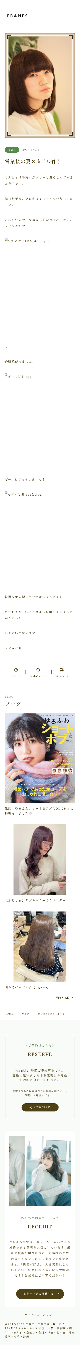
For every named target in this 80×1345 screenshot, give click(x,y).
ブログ (25, 1013)
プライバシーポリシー (40, 1315)
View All (63, 998)
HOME (9, 1013)
